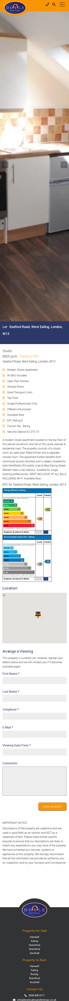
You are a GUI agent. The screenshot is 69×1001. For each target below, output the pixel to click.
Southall (34, 953)
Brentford (34, 949)
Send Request (52, 806)
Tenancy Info (29, 356)
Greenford (34, 945)
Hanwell (34, 937)
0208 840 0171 (37, 995)
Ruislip (34, 974)
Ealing (34, 941)
